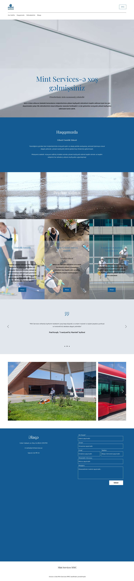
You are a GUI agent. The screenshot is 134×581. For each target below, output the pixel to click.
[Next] (126, 326)
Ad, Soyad (81, 435)
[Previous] (8, 326)
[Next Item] (123, 391)
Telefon (104, 450)
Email (80, 450)
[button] (67, 290)
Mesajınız (81, 465)
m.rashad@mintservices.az (33, 448)
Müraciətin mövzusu (85, 458)
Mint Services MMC (67, 567)
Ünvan (80, 442)
